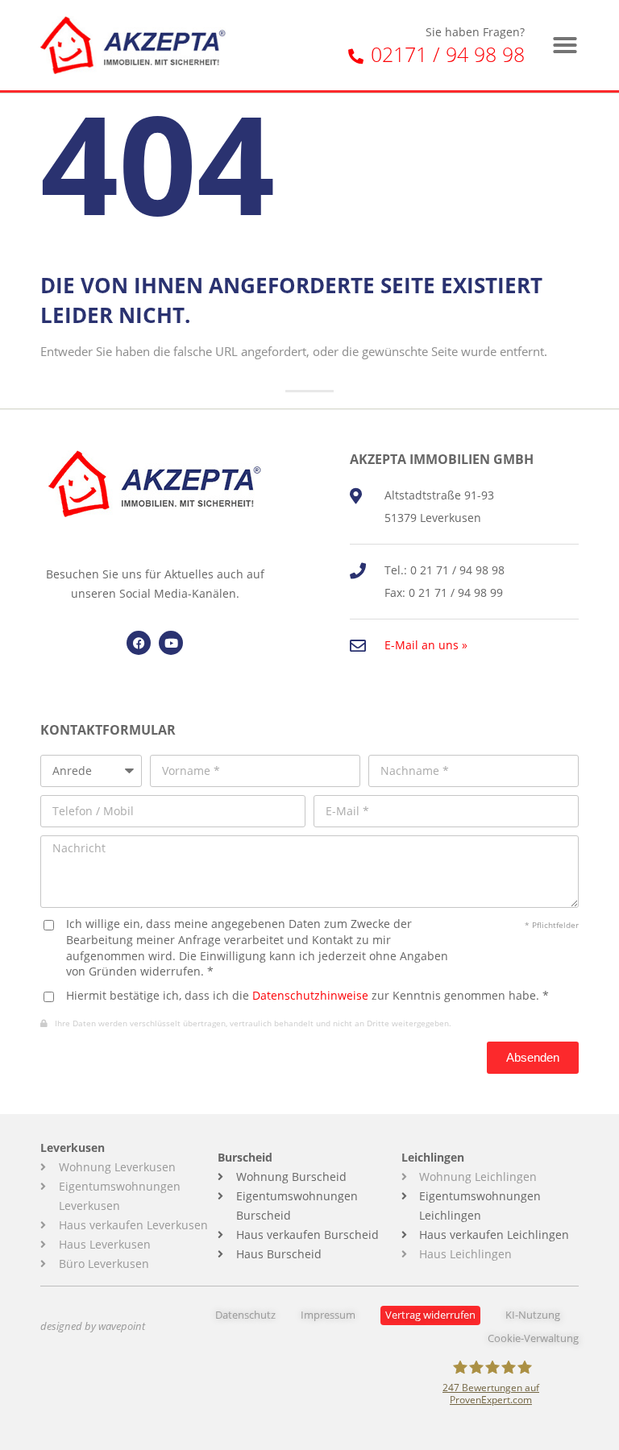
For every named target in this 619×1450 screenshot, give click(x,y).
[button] (565, 45)
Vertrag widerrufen (430, 1315)
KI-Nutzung (532, 1315)
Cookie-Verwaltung (533, 1338)
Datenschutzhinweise (310, 995)
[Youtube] (171, 643)
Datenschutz (245, 1315)
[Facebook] (139, 643)
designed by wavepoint (92, 1326)
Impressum (328, 1315)
